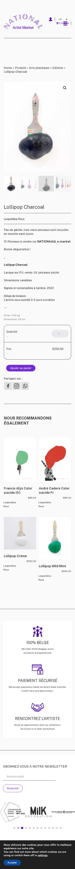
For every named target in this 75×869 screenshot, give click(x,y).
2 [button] (18, 828)
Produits (20, 67)
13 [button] (60, 828)
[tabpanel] (38, 812)
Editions (57, 67)
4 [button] (26, 828)
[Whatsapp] (25, 386)
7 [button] (37, 828)
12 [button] (57, 828)
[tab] (14, 828)
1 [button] (14, 828)
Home (8, 67)
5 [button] (30, 828)
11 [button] (53, 828)
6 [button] (33, 828)
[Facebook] (8, 386)
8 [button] (41, 828)
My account (50, 19)
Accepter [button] (12, 862)
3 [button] (22, 828)
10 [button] (49, 828)
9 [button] (45, 828)
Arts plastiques (39, 67)
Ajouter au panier (20, 368)
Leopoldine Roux (14, 219)
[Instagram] (16, 386)
